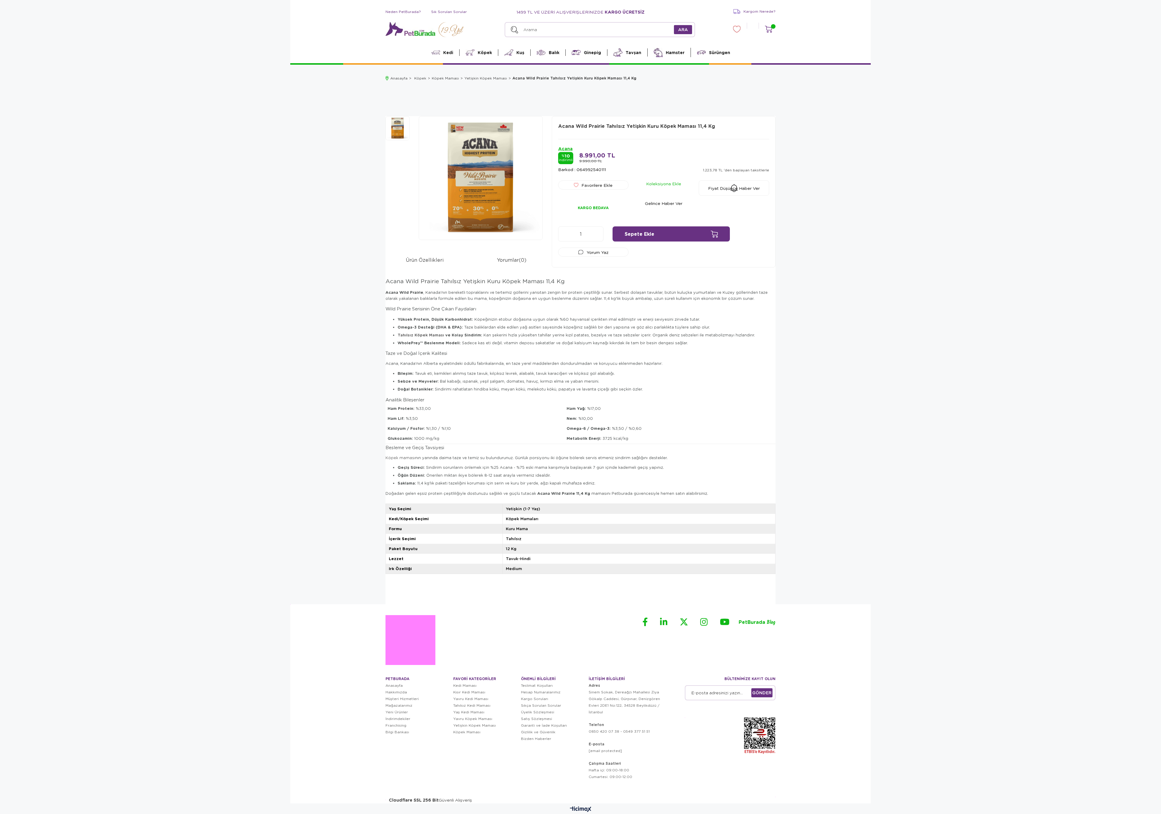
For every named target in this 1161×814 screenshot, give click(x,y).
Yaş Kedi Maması (468, 712)
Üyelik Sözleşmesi (537, 712)
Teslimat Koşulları (537, 685)
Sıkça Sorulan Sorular (541, 705)
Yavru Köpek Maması (472, 718)
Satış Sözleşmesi (536, 718)
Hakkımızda (396, 692)
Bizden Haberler (536, 738)
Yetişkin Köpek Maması (474, 725)
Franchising (395, 725)
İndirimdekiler (397, 718)
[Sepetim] (768, 29)
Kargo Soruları (534, 698)
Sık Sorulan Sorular (449, 11)
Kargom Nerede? (759, 11)
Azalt (565, 234)
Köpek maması (400, 457)
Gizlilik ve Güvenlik (538, 732)
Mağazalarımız (398, 705)
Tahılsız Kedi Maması (471, 705)
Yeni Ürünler (396, 712)
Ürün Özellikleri (425, 260)
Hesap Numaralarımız (541, 692)
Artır (595, 234)
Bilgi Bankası (397, 732)
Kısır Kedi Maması (469, 692)
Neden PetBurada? (403, 11)
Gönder (762, 693)
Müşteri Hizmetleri (402, 698)
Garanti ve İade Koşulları (544, 725)
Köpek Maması (466, 732)
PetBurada (757, 622)
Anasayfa (394, 685)
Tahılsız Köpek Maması (421, 335)
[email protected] (605, 750)
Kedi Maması (464, 685)
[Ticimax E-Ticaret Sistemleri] (580, 809)
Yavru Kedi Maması (470, 698)
